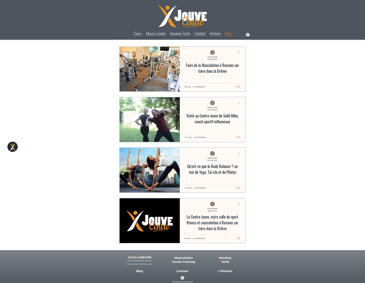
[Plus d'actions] (240, 52)
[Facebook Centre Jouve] (248, 34)
